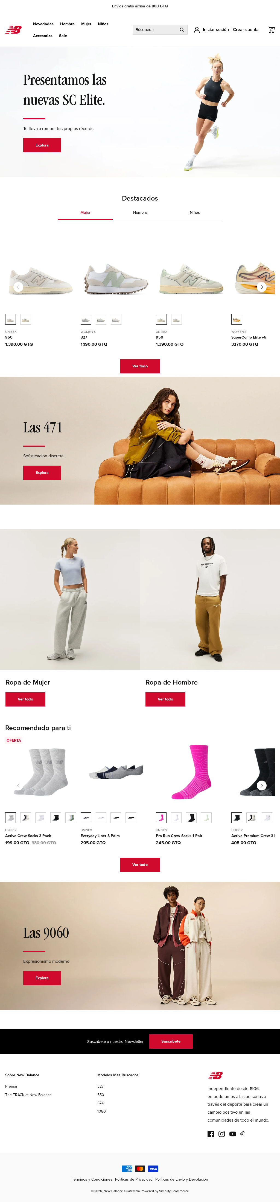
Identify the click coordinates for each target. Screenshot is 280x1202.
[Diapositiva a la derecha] (262, 287)
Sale (63, 35)
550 (100, 1095)
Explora (42, 145)
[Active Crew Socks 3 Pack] (25, 817)
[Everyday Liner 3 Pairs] (101, 817)
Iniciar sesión (216, 29)
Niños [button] (195, 212)
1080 (101, 1111)
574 (100, 1103)
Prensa (11, 1086)
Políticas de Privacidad (134, 1179)
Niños (103, 24)
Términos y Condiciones (92, 1179)
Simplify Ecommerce (174, 1191)
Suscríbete (170, 1041)
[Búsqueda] (182, 29)
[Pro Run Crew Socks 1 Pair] (176, 817)
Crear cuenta (246, 29)
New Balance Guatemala (122, 1191)
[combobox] (160, 30)
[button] (43, 24)
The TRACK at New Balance (28, 1095)
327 (84, 337)
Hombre (67, 24)
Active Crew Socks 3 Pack (28, 836)
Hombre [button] (140, 212)
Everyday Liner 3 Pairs (100, 836)
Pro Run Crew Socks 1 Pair (179, 836)
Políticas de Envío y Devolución (181, 1179)
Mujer (86, 24)
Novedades (43, 24)
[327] (101, 319)
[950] (25, 319)
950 (9, 337)
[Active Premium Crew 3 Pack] (251, 817)
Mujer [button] (85, 212)
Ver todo (140, 366)
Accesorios (42, 35)
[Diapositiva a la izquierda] (18, 287)
